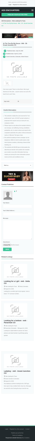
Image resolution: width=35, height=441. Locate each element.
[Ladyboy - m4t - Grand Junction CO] (17, 361)
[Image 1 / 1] (17, 70)
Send (7, 249)
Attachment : (6, 242)
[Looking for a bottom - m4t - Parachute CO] (17, 310)
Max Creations (25, 437)
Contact (27, 429)
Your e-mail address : (9, 210)
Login (9, 4)
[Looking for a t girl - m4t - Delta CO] (17, 271)
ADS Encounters (10, 10)
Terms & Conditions (17, 435)
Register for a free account (20, 4)
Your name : (6, 203)
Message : (6, 218)
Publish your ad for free (17, 14)
